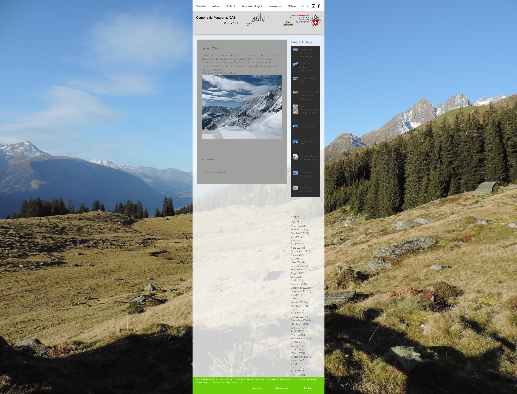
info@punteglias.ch (308, 379)
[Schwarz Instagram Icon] (313, 6)
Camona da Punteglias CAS (215, 17)
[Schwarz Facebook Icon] (319, 6)
